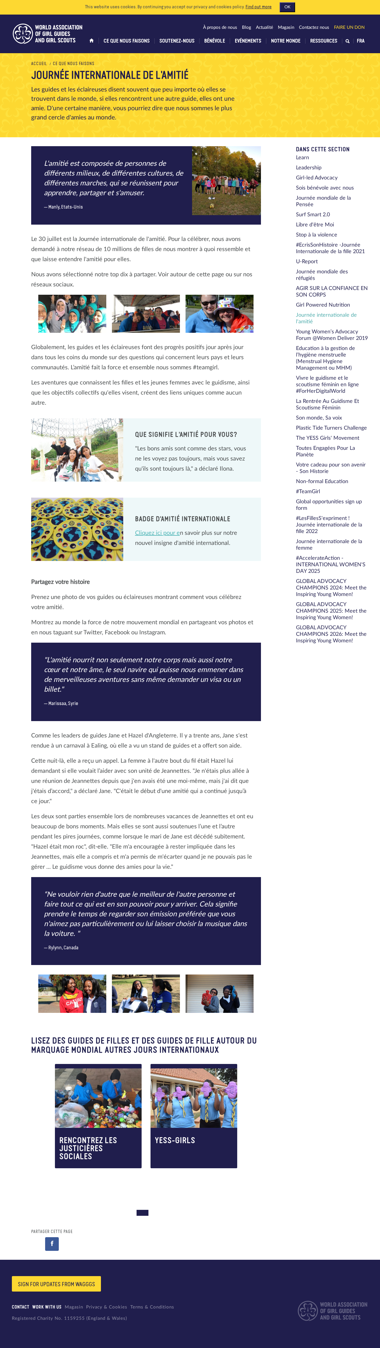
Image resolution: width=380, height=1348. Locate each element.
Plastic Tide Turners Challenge (331, 428)
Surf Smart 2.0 (313, 214)
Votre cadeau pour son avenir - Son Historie (331, 468)
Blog (246, 27)
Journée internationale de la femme (329, 545)
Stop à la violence (316, 235)
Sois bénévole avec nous (325, 188)
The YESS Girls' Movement (327, 438)
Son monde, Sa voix (319, 418)
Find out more (259, 7)
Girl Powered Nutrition (323, 305)
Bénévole (214, 41)
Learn (302, 157)
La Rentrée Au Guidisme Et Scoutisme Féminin (327, 405)
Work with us (47, 1307)
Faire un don (349, 27)
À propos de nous (220, 27)
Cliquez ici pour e (157, 533)
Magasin (286, 27)
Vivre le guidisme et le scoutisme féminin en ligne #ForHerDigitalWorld (327, 385)
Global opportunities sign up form (329, 505)
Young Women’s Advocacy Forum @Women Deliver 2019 (332, 335)
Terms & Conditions (152, 1307)
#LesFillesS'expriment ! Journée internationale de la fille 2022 (329, 525)
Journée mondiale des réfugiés (322, 275)
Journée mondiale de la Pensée (323, 201)
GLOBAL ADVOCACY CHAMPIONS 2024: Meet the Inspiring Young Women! (331, 588)
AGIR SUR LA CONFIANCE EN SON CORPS (332, 292)
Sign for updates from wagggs (56, 1284)
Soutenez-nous (176, 41)
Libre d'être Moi (315, 225)
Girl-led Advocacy (317, 178)
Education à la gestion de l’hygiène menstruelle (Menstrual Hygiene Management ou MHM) (325, 358)
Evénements (248, 41)
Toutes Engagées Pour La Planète (325, 452)
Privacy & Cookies (106, 1307)
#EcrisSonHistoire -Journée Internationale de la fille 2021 (330, 248)
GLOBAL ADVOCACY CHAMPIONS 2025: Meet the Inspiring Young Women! (331, 611)
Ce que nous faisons (127, 41)
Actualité (264, 27)
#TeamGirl (308, 491)
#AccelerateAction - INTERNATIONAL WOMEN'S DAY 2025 (330, 565)
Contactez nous (314, 27)
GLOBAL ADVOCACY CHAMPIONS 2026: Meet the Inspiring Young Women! (331, 634)
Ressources (323, 41)
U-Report (307, 261)
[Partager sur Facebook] (52, 1244)
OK (287, 7)
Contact (20, 1307)
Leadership (309, 168)
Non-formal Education (322, 481)
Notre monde (285, 41)
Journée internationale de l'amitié (326, 318)
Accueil (39, 64)
